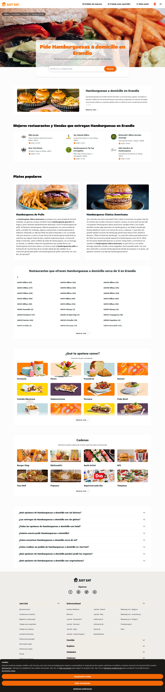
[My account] (160, 4)
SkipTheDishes (99, 634)
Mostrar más (91, 110)
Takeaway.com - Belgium (129, 609)
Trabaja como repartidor (120, 4)
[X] (86, 592)
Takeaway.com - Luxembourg (131, 614)
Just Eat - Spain (72, 629)
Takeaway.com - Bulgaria (129, 619)
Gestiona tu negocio (26, 659)
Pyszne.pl (97, 629)
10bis (122, 629)
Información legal (25, 644)
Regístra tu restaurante (27, 619)
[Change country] (155, 4)
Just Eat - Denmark (73, 624)
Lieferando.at (98, 619)
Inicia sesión (144, 4)
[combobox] (76, 68)
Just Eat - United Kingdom (76, 634)
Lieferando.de (98, 624)
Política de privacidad (26, 639)
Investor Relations (73, 609)
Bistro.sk (70, 614)
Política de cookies (25, 649)
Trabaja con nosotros (26, 629)
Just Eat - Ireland (99, 609)
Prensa (21, 654)
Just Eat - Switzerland (74, 619)
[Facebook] (70, 592)
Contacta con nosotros (27, 614)
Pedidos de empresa (93, 4)
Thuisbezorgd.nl (126, 624)
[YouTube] (94, 592)
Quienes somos (24, 609)
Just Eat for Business (26, 634)
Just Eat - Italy (98, 614)
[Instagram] (78, 592)
